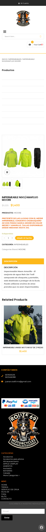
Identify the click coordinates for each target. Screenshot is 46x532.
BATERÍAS (6, 114)
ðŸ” (7, 172)
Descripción (10, 261)
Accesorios (7, 76)
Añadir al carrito (24, 238)
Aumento (6, 108)
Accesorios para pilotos (12, 83)
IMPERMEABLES (14, 59)
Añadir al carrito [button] (23, 338)
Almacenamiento (9, 89)
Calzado (5, 121)
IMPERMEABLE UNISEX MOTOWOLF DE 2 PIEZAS (23, 348)
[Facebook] (41, 527)
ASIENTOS (6, 102)
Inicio (4, 59)
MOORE (17, 213)
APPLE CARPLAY (9, 95)
